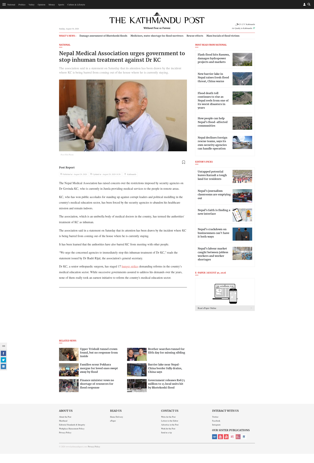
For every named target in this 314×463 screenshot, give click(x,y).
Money (52, 4)
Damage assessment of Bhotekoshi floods (103, 36)
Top (307, 437)
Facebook (216, 420)
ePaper (113, 420)
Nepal (226, 436)
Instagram (216, 424)
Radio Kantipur (238, 436)
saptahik (220, 436)
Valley (32, 4)
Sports (61, 4)
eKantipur (214, 436)
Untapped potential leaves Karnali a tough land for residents (212, 175)
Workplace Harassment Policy (71, 428)
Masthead (63, 420)
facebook (3, 353)
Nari (232, 436)
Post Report (67, 167)
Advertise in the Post (170, 424)
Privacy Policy (65, 432)
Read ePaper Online (207, 308)
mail (3, 366)
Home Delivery (116, 416)
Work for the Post (168, 428)
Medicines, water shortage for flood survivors (157, 36)
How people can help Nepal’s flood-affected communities (212, 122)
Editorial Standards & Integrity (72, 424)
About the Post (65, 416)
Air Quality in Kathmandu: (243, 28)
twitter (3, 360)
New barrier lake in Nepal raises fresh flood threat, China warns (213, 78)
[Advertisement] (123, 314)
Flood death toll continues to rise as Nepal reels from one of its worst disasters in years (213, 100)
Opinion (41, 4)
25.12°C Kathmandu (247, 24)
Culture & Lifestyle (76, 4)
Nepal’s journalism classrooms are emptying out (214, 195)
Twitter (215, 416)
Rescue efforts (195, 36)
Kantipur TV (244, 436)
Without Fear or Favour (157, 28)
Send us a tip (166, 432)
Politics (21, 4)
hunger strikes (130, 266)
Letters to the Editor (169, 420)
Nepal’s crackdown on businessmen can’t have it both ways (213, 233)
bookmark (183, 162)
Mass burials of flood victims (222, 36)
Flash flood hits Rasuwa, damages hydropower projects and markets (214, 58)
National (11, 4)
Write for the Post (168, 416)
